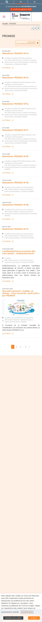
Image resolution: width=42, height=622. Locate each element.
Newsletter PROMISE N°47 (15, 229)
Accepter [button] (34, 618)
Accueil (5, 23)
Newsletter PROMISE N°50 (15, 156)
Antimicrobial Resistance (21, 62)
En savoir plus (27, 612)
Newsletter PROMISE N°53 (15, 77)
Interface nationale (22, 6)
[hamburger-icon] (4, 17)
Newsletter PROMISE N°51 (15, 130)
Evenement (33, 62)
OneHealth (17, 64)
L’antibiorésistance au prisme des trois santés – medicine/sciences (18, 252)
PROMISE (24, 64)
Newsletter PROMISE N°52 (15, 103)
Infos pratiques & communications (20, 83)
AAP (6, 60)
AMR (9, 60)
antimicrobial (9, 62)
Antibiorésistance (16, 60)
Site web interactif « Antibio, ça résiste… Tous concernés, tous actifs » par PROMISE (21, 293)
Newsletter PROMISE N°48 (15, 204)
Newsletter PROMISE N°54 (15, 53)
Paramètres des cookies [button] (13, 618)
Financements (9, 64)
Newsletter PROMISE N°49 (15, 182)
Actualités (8, 58)
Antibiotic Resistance (29, 60)
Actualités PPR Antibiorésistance (21, 58)
